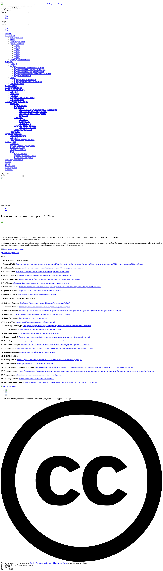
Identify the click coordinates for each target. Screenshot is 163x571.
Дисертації (14, 96)
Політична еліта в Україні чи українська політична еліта (40, 329)
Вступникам (19, 108)
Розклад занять (24, 122)
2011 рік (17, 48)
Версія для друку (9, 386)
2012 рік (17, 50)
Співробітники (11, 86)
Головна (8, 34)
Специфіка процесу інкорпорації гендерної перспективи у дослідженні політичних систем (57, 326)
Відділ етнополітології (22, 76)
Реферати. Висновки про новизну (22, 98)
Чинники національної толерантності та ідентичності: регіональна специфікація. (49, 279)
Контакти (9, 170)
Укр (6, 16)
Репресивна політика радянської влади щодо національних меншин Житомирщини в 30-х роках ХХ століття (60, 287)
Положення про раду (18, 136)
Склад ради (14, 92)
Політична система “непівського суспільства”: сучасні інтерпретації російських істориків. (55, 345)
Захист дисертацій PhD (23, 130)
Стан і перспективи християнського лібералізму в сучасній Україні (44, 307)
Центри (13, 78)
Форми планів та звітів (27, 128)
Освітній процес (25, 124)
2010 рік (17, 46)
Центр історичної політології (25, 80)
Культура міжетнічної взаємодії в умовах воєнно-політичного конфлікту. (41, 283)
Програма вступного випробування (32, 114)
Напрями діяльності (17, 42)
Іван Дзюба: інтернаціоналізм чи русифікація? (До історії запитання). (42, 272)
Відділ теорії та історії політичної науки (29, 68)
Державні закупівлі (17, 44)
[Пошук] (28, 12)
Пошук (3, 12)
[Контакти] (6, 395)
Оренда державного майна (20, 60)
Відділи (13, 66)
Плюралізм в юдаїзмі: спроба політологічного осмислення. (40, 291)
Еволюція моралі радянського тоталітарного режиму (38, 333)
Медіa (7, 164)
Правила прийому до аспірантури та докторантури (38, 110)
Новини (8, 162)
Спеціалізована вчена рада (15, 90)
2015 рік (17, 52)
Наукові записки (20, 154)
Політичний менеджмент (23, 158)
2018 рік (17, 58)
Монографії (14, 144)
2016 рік (17, 54)
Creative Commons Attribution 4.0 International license (49, 563)
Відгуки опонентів (17, 100)
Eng (6, 18)
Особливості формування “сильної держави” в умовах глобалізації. (45, 303)
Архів (12, 152)
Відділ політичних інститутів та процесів (29, 70)
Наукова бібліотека (17, 84)
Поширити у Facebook (10, 253)
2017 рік (17, 56)
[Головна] (6, 390)
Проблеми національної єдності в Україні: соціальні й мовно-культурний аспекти (52, 268)
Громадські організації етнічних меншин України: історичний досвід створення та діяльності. (51, 341)
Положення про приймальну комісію (33, 112)
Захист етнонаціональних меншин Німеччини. (36, 379)
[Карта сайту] (6, 393)
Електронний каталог (18, 150)
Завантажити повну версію (13, 249)
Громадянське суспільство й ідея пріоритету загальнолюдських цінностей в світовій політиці (54, 337)
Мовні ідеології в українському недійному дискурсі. (37, 352)
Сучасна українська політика (25, 156)
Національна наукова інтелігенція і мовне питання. (37, 294)
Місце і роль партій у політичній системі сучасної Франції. (38, 375)
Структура (9, 62)
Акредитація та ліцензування (25, 126)
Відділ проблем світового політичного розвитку (32, 74)
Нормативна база (20, 106)
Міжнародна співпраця (14, 160)
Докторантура (15, 132)
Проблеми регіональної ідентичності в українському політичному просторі (45, 275)
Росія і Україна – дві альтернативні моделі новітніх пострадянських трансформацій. (49, 360)
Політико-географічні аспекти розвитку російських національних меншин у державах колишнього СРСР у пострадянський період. (84, 367)
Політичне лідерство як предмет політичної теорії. (36, 322)
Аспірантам (18, 118)
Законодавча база (16, 38)
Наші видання (10, 142)
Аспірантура (14, 104)
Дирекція (13, 64)
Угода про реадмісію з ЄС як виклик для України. (35, 363)
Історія (12, 40)
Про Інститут (10, 36)
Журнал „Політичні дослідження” (22, 146)
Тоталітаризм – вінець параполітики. (33, 318)
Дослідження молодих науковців (22, 140)
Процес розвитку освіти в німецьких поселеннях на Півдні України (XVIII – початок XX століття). (60, 382)
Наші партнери (11, 168)
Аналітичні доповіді (17, 148)
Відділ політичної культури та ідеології (29, 72)
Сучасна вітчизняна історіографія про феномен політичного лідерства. (43, 314)
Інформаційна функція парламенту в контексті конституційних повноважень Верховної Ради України (55, 348)
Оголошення (14, 94)
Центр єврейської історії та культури (28, 82)
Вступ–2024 (23, 116)
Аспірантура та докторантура (16, 102)
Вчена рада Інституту (13, 88)
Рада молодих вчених (13, 134)
